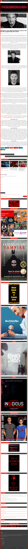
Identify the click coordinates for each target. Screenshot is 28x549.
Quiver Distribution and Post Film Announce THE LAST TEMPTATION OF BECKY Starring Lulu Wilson (22, 169)
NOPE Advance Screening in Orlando (11, 517)
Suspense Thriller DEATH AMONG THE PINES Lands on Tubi (5, 169)
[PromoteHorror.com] (14, 7)
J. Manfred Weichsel (4, 511)
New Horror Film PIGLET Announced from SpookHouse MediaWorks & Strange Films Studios (16, 156)
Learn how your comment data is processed (15, 194)
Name (1, 184)
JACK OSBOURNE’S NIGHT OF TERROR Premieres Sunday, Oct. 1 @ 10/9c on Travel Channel (14, 169)
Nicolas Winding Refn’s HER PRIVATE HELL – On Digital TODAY (9, 498)
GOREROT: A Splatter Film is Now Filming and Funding (7, 154)
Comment (2, 177)
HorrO (6, 170)
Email (1, 187)
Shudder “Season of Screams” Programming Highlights (8, 500)
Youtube (3, 544)
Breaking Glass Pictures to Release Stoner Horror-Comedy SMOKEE (10, 499)
